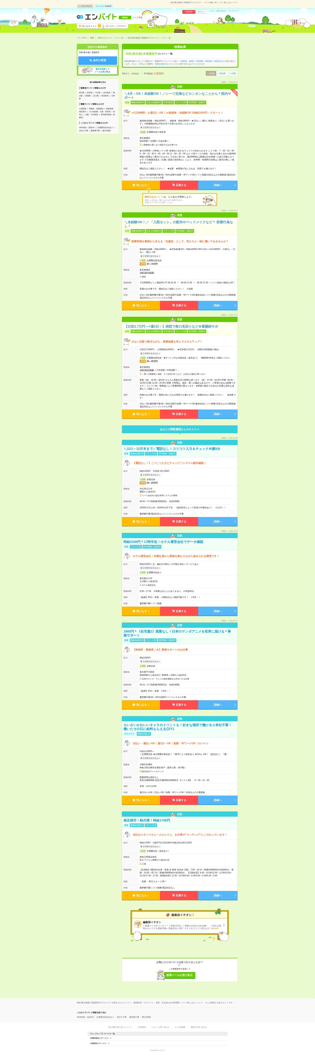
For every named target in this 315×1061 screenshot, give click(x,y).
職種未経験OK (161, 64)
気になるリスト (91, 26)
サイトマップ (233, 11)
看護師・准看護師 (96, 109)
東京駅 (81, 93)
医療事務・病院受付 (213, 61)
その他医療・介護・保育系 (100, 112)
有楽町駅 (105, 96)
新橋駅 (88, 96)
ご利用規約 (141, 1027)
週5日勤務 (106, 131)
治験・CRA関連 (91, 115)
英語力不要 (83, 131)
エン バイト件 (104, 6)
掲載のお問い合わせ (199, 1027)
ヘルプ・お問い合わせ (218, 11)
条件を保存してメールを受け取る (102, 70)
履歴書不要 (95, 131)
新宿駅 (90, 93)
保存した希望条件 (117, 26)
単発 (140, 64)
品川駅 (96, 96)
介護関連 (82, 109)
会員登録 (188, 12)
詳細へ (218, 185)
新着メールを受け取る (180, 975)
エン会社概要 (180, 1027)
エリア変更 (138, 17)
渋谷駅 (98, 93)
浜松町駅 (106, 93)
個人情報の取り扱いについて (120, 1027)
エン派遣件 (85, 6)
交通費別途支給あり (105, 127)
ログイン (201, 12)
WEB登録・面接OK (87, 127)
